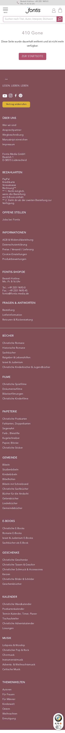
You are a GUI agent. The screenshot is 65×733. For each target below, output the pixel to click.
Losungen (8, 628)
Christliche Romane (13, 343)
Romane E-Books (12, 533)
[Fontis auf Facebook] (16, 95)
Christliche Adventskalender (18, 623)
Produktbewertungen (14, 259)
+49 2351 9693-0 (41, 1)
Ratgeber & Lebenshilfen (16, 357)
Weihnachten (9, 714)
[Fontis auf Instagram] (10, 95)
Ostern (6, 709)
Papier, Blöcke (10, 443)
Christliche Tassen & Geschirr (18, 565)
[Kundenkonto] (54, 10)
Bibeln (6, 465)
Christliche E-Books (13, 528)
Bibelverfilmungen (12, 394)
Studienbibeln (10, 470)
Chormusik (8, 655)
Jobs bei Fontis (11, 220)
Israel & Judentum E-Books (17, 538)
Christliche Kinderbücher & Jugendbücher (26, 367)
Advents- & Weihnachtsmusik (18, 665)
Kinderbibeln (9, 474)
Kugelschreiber (11, 438)
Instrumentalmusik (12, 660)
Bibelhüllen (8, 479)
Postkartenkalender (13, 609)
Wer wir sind (9, 125)
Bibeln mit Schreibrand (15, 484)
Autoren (7, 690)
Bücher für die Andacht (15, 494)
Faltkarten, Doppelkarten (16, 424)
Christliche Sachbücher (15, 489)
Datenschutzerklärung (14, 245)
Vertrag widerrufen (16, 104)
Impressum (8, 144)
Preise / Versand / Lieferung (18, 249)
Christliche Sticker (12, 448)
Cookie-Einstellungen (14, 254)
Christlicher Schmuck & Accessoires (22, 569)
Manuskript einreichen (15, 140)
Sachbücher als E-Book (15, 543)
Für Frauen (8, 694)
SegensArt (8, 428)
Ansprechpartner (11, 130)
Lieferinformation (12, 315)
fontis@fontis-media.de (15, 294)
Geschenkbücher (12, 584)
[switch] (58, 727)
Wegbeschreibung (12, 135)
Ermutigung (9, 718)
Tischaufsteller (10, 619)
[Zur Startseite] (6, 81)
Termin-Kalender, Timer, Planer (19, 614)
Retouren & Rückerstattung (17, 320)
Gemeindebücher (12, 508)
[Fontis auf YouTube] (4, 95)
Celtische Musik (11, 669)
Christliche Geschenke (15, 560)
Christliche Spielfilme (14, 384)
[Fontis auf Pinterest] (20, 95)
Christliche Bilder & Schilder (18, 579)
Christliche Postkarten (14, 419)
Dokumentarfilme (12, 389)
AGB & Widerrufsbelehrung (17, 240)
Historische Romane (13, 348)
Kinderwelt (8, 704)
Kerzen (6, 574)
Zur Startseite (32, 56)
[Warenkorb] (60, 10)
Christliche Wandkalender (16, 604)
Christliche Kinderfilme (15, 399)
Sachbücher (9, 353)
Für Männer (8, 699)
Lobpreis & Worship (13, 645)
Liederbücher (10, 503)
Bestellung (8, 310)
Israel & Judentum (12, 362)
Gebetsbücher (10, 499)
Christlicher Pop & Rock (15, 650)
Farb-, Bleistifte (11, 433)
